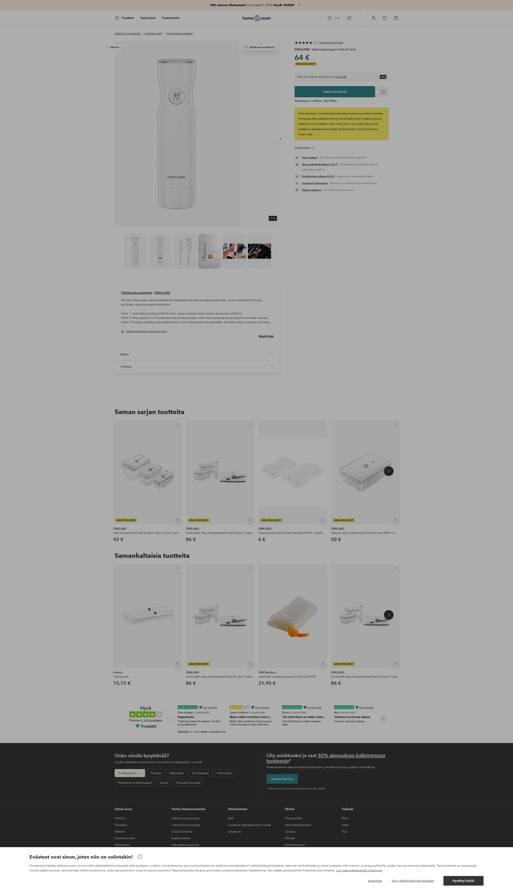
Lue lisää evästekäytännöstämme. (359, 870)
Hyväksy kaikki (463, 881)
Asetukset (375, 881)
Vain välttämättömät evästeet (413, 881)
